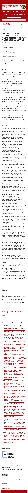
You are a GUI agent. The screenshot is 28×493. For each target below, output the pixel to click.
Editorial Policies (10, 11)
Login (25, 1)
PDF (5, 284)
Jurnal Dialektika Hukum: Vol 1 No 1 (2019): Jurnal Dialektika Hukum (14, 350)
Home (3, 11)
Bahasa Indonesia (6, 488)
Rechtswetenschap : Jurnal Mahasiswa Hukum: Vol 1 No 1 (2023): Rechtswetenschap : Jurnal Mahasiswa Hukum (15, 398)
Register (20, 1)
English (3, 486)
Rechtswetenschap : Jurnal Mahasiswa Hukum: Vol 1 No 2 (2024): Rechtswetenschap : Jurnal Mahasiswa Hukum (15, 429)
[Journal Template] (9, 458)
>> (6, 444)
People (23, 11)
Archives (7, 23)
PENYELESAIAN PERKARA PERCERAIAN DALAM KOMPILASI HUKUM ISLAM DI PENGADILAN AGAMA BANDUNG (13, 383)
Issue (17, 11)
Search (14, 19)
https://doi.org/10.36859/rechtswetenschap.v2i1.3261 (14, 60)
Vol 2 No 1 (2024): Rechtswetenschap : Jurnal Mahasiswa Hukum (13, 25)
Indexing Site (22, 14)
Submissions (6, 14)
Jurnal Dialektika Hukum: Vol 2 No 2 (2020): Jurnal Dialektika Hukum (14, 378)
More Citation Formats (7, 305)
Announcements (14, 14)
